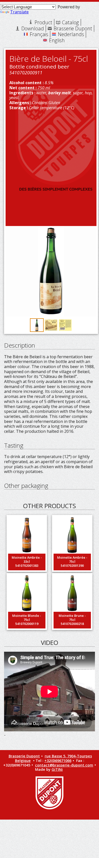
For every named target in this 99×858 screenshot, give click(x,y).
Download (32, 28)
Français (39, 34)
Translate (19, 12)
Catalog (70, 22)
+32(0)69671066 (57, 760)
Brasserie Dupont (73, 28)
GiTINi (57, 769)
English (57, 40)
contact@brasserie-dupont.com (64, 765)
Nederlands (71, 34)
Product (43, 22)
